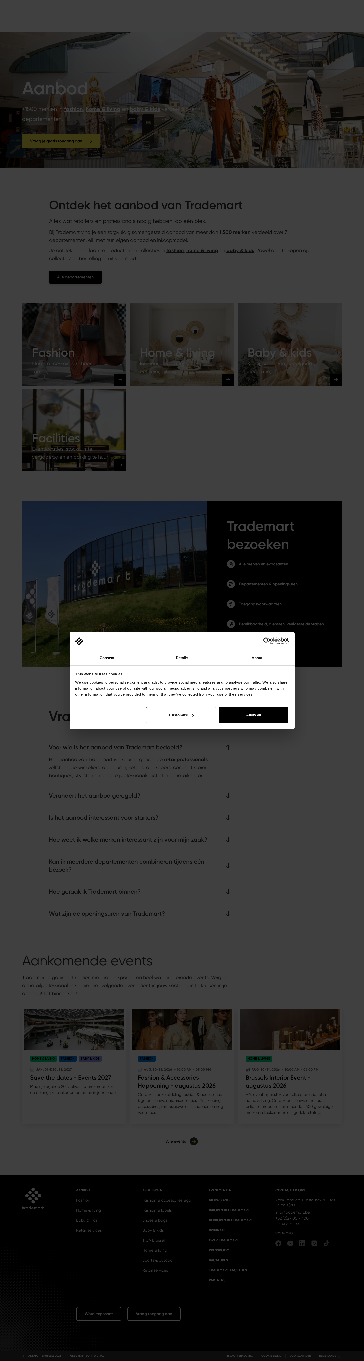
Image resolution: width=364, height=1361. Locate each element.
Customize (178, 715)
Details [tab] (182, 658)
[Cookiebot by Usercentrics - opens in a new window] (267, 641)
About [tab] (257, 658)
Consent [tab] (107, 658)
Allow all (253, 715)
